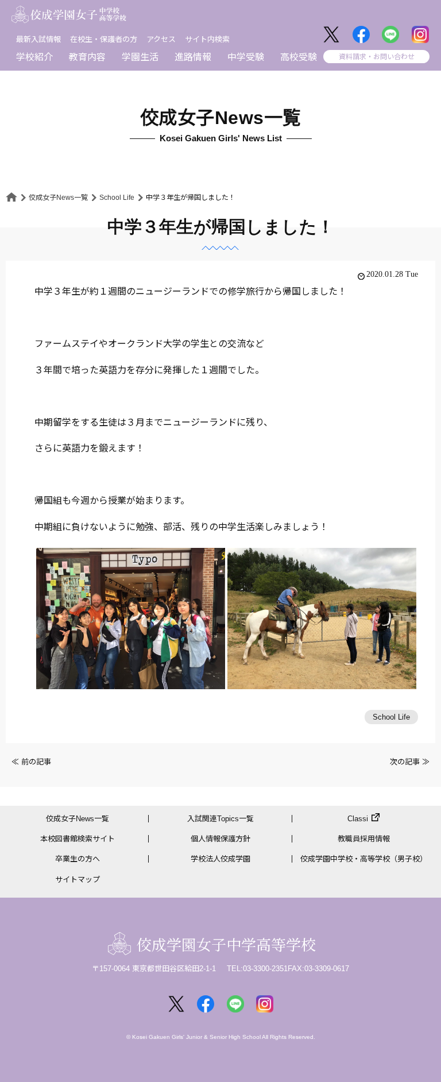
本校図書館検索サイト (77, 838)
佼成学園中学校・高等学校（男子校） (363, 859)
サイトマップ (77, 879)
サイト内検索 (207, 39)
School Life (116, 198)
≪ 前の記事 (31, 762)
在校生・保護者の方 (103, 39)
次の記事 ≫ (410, 762)
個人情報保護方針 (220, 838)
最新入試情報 (38, 39)
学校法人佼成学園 (220, 859)
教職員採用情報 (364, 838)
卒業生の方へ (77, 859)
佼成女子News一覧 (58, 198)
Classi (357, 818)
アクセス (161, 39)
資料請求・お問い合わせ (377, 57)
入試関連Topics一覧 (220, 818)
